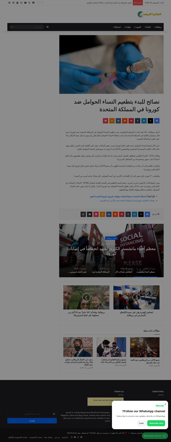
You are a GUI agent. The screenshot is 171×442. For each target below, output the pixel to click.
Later (141, 423)
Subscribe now (156, 423)
